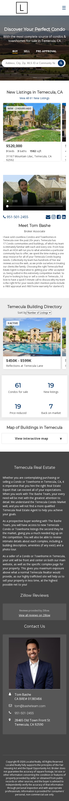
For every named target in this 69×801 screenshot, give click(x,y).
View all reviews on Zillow (34, 615)
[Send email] (48, 217)
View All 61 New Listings (34, 98)
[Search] (61, 63)
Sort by (22, 312)
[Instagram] (54, 217)
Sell (27, 51)
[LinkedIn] (64, 217)
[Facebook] (59, 217)
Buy (15, 51)
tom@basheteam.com (30, 706)
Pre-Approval (46, 51)
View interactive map (31, 438)
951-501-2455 (17, 217)
